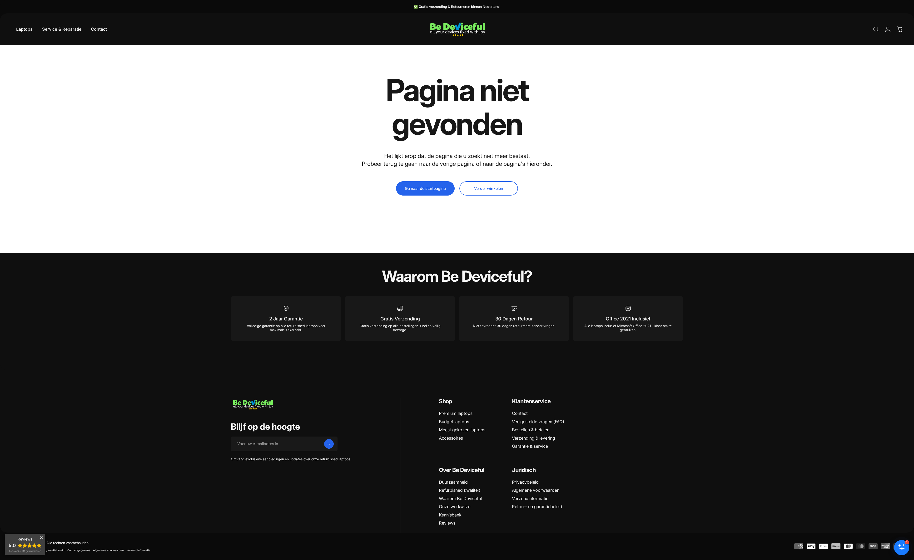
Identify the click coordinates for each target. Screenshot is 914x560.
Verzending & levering (533, 438)
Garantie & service (530, 446)
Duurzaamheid (453, 482)
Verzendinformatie (530, 498)
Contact (520, 413)
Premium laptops (455, 413)
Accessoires (451, 438)
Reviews (447, 523)
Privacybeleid (525, 482)
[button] (901, 547)
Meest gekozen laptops (462, 429)
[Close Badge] (41, 537)
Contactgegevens (78, 550)
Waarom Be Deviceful (460, 498)
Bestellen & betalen (530, 429)
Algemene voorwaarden (535, 490)
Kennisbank (450, 514)
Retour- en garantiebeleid (537, 506)
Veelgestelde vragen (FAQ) (538, 421)
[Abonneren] (329, 444)
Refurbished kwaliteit (459, 490)
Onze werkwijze (454, 506)
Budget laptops (454, 421)
